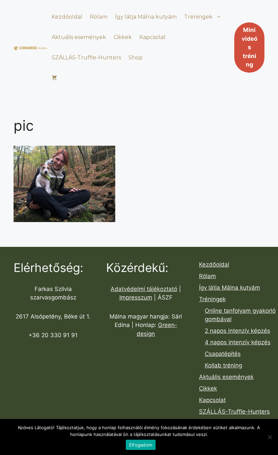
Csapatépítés (223, 353)
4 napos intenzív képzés (238, 342)
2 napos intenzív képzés (237, 330)
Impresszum (135, 297)
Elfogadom (140, 445)
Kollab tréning (223, 365)
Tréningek (198, 17)
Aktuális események (79, 37)
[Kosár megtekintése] (54, 78)
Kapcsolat (152, 37)
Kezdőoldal (67, 17)
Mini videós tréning (249, 47)
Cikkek (123, 37)
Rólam (98, 17)
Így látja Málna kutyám (146, 17)
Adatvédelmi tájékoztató (144, 289)
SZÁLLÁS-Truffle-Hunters (86, 57)
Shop (135, 57)
